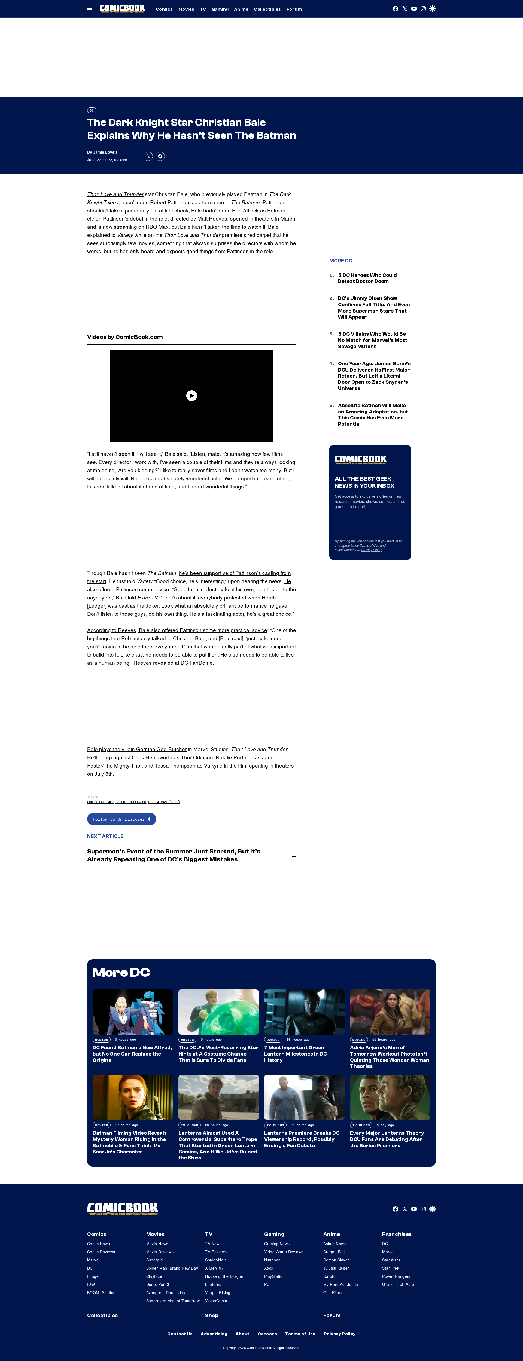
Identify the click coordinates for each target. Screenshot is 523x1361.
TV (203, 9)
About (242, 1333)
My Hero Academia (340, 1284)
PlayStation (274, 1276)
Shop (211, 1316)
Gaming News (277, 1243)
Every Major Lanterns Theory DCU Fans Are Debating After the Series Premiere (387, 1139)
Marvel (93, 1260)
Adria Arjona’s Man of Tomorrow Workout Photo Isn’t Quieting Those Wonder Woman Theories (389, 1057)
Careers (267, 1333)
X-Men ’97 (214, 1268)
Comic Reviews (101, 1251)
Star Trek (390, 1268)
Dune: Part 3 (157, 1284)
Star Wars (391, 1260)
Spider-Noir (215, 1260)
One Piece (332, 1292)
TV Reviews (216, 1251)
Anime (241, 9)
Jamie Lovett (105, 152)
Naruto (329, 1276)
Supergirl (154, 1260)
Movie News (157, 1243)
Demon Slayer (336, 1260)
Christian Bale (100, 802)
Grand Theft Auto (398, 1284)
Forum (294, 9)
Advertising (214, 1333)
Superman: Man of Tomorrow (173, 1300)
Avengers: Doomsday (166, 1292)
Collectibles (267, 9)
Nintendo (272, 1260)
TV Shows (189, 1125)
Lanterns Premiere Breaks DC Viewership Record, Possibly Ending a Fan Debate (301, 1139)
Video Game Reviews (283, 1251)
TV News (213, 1243)
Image (93, 1276)
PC (267, 1284)
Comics (164, 9)
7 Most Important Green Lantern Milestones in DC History (295, 1054)
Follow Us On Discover (120, 819)
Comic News (98, 1243)
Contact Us (180, 1333)
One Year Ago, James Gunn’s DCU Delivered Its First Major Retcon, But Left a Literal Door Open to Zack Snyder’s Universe (374, 376)
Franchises (397, 1234)
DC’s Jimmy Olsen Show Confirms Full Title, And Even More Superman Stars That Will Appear (374, 307)
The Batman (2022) (164, 802)
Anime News (334, 1243)
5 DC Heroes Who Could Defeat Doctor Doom (367, 278)
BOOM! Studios (101, 1292)
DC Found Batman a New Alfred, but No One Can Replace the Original (132, 1054)
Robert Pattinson (130, 802)
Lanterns (213, 1284)
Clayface (154, 1276)
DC (92, 110)
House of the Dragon (224, 1276)
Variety (125, 234)
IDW (91, 1284)
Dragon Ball (334, 1251)
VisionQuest (216, 1300)
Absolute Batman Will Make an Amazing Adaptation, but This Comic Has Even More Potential (373, 415)
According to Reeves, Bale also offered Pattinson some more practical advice (177, 629)
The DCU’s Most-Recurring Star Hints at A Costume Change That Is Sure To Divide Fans (218, 1054)
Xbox (268, 1268)
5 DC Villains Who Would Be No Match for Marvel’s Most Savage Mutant (372, 340)
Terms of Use (369, 545)
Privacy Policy (371, 549)
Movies (186, 9)
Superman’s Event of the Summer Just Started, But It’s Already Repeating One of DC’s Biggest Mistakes (173, 855)
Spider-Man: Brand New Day (172, 1268)
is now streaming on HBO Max (133, 226)
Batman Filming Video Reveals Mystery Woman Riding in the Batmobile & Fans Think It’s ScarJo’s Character (130, 1142)
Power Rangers (396, 1276)
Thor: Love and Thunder (115, 193)
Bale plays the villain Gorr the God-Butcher (137, 749)
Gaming (220, 9)
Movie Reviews (160, 1251)
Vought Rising (217, 1292)
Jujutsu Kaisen (336, 1268)
